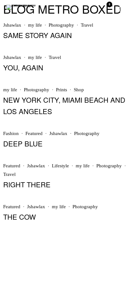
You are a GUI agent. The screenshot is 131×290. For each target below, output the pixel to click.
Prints (61, 89)
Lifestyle (60, 165)
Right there (27, 184)
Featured (34, 133)
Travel (87, 25)
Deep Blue (23, 143)
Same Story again (37, 35)
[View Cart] (107, 8)
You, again (23, 67)
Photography (61, 25)
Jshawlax (12, 25)
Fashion (11, 133)
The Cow (19, 217)
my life (35, 25)
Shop (79, 89)
